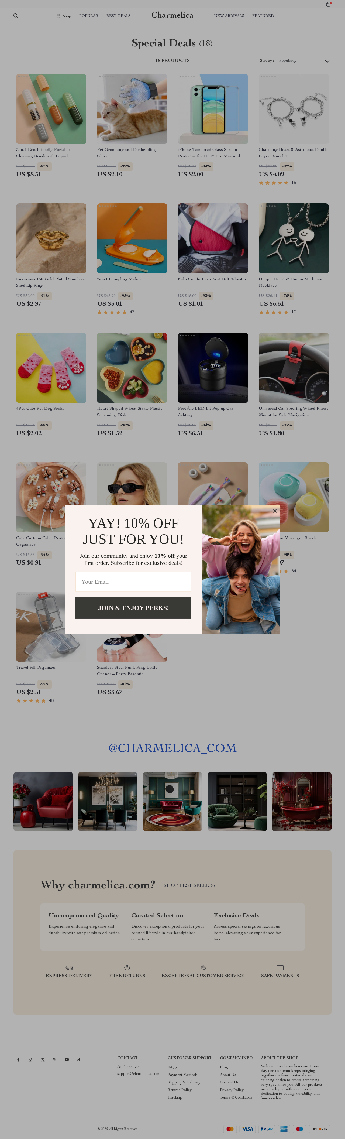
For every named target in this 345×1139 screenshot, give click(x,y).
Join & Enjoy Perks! (133, 607)
